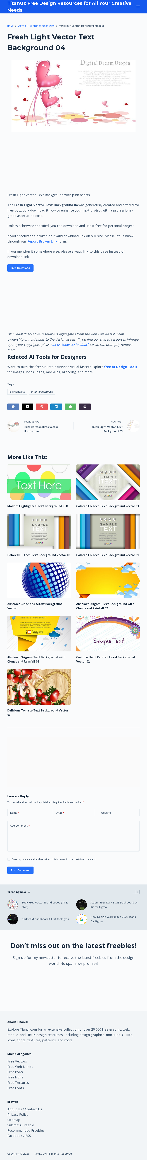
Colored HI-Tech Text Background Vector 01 (107, 555)
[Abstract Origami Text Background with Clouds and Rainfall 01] (39, 633)
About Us (14, 1109)
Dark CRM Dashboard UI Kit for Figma (45, 919)
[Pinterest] (42, 407)
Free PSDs (15, 1072)
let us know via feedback (70, 344)
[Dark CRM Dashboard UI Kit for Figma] (12, 919)
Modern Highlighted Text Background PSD (37, 506)
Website (106, 812)
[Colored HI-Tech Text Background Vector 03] (108, 482)
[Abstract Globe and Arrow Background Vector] (39, 580)
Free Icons (15, 1077)
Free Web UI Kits (20, 1066)
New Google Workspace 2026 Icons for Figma (113, 919)
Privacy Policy (17, 1114)
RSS (28, 1135)
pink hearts (17, 391)
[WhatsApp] (70, 407)
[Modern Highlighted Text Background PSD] (39, 482)
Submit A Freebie (20, 1125)
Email (59, 812)
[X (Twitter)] (27, 407)
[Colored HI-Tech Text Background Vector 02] (39, 531)
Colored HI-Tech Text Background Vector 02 (38, 555)
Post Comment (20, 870)
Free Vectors (17, 1061)
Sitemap (13, 1120)
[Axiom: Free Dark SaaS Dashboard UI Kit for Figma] (81, 904)
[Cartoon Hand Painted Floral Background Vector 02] (108, 633)
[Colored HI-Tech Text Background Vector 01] (108, 531)
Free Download (20, 268)
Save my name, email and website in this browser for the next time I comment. (54, 859)
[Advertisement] (73, 162)
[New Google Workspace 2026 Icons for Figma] (81, 919)
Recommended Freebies (25, 1130)
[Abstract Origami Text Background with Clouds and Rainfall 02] (108, 580)
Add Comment (20, 825)
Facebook (14, 1135)
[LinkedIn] (56, 407)
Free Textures (18, 1082)
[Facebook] (13, 407)
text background (42, 391)
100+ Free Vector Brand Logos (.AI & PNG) (45, 905)
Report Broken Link (42, 241)
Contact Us (33, 1109)
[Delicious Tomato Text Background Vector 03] (39, 687)
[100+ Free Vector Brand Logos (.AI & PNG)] (12, 904)
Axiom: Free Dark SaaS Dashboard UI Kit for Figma (114, 905)
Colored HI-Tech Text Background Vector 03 (107, 506)
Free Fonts (15, 1088)
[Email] (85, 407)
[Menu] (138, 6)
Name (15, 812)
